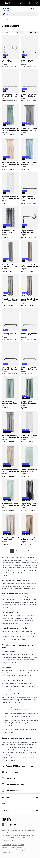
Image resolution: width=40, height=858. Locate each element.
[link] (28, 551)
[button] (21, 3)
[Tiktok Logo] (11, 825)
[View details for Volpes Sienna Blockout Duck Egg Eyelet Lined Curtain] (10, 388)
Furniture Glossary (16, 850)
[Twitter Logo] (7, 825)
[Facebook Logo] (15, 825)
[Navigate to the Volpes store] (6, 9)
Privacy (14, 845)
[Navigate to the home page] (7, 3)
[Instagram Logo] (3, 825)
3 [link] (20, 551)
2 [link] (16, 551)
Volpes (8, 19)
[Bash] (3, 19)
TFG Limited (6, 845)
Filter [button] (31, 32)
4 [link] (24, 551)
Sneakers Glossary (16, 847)
